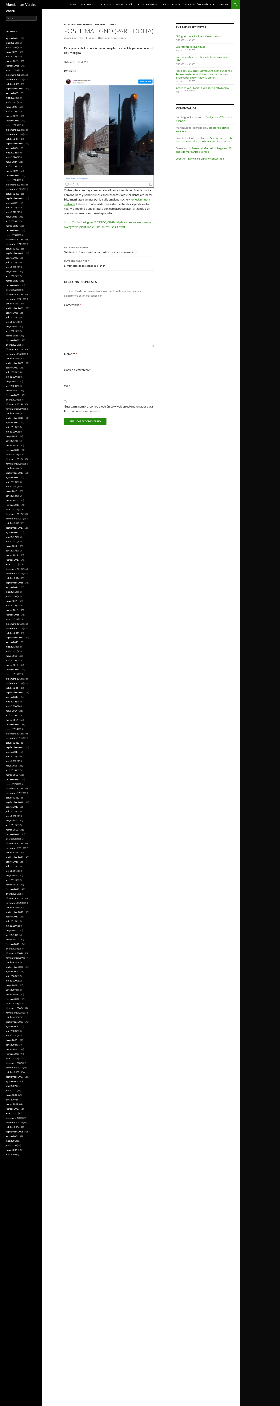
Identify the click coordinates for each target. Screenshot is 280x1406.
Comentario (73, 305)
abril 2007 (11, 1099)
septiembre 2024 (14, 143)
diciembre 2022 (14, 239)
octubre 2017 (12, 523)
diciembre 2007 (14, 1063)
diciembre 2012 (14, 788)
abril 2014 (11, 715)
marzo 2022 (12, 280)
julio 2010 (11, 921)
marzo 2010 (12, 939)
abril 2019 (11, 440)
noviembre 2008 (14, 1012)
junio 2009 (11, 980)
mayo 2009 (11, 985)
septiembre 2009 (14, 966)
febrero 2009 (12, 999)
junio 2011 (11, 870)
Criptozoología (171, 4)
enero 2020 (12, 399)
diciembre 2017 (14, 514)
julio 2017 (11, 536)
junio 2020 (11, 376)
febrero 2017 (12, 559)
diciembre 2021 (14, 294)
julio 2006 (11, 1140)
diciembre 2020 (14, 349)
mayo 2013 (11, 765)
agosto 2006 (12, 1136)
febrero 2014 (12, 724)
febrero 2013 (12, 779)
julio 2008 (11, 1031)
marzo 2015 (12, 665)
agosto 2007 (12, 1081)
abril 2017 (11, 550)
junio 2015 (11, 651)
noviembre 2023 (14, 189)
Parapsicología (124, 4)
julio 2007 (11, 1085)
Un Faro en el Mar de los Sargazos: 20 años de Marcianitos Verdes (203, 150)
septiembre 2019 (14, 418)
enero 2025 (12, 125)
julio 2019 (11, 427)
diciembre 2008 (14, 1008)
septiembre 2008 (14, 1021)
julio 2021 (11, 317)
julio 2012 (11, 811)
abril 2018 (11, 495)
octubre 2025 (12, 84)
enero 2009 (12, 1003)
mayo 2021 (11, 326)
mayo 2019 (11, 436)
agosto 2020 (12, 367)
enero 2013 (12, 783)
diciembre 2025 (14, 74)
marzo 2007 (12, 1104)
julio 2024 (11, 152)
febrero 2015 (12, 669)
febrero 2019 (12, 450)
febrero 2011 (12, 889)
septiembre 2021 (14, 308)
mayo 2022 (11, 271)
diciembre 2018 (14, 459)
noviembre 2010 (14, 902)
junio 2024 (11, 157)
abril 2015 (11, 660)
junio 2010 (11, 925)
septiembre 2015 (14, 637)
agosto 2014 (12, 697)
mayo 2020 (11, 381)
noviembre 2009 (14, 957)
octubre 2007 (12, 1072)
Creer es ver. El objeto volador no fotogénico (202, 87)
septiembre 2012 (14, 802)
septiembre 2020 (14, 363)
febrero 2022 (12, 285)
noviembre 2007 (14, 1067)
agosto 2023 (12, 202)
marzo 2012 (12, 829)
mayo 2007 (11, 1095)
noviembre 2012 (14, 793)
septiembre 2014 (14, 692)
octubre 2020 (12, 358)
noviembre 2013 (14, 738)
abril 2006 (11, 1154)
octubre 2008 (12, 1017)
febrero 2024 (12, 175)
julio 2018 (11, 482)
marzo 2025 (12, 116)
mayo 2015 (11, 655)
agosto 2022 (12, 257)
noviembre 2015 (14, 628)
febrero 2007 (12, 1108)
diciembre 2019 (14, 404)
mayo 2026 (11, 52)
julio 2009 (11, 976)
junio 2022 (11, 267)
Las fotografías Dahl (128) (191, 46)
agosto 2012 (12, 806)
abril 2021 (11, 331)
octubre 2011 (12, 852)
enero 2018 (12, 509)
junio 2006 (11, 1145)
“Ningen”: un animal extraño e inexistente (200, 36)
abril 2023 (11, 221)
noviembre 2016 (14, 573)
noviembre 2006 (14, 1122)
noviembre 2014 (14, 683)
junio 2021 (11, 321)
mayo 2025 (11, 106)
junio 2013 (11, 761)
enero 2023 (12, 235)
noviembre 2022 (14, 244)
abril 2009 (11, 989)
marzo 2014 (12, 719)
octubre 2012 (12, 797)
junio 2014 (11, 706)
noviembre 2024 (14, 134)
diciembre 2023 (14, 184)
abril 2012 (11, 825)
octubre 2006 (12, 1127)
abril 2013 (11, 770)
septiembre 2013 (14, 747)
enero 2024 (12, 180)
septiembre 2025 (14, 88)
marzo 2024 (12, 170)
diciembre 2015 (14, 623)
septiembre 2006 (14, 1131)
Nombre (70, 354)
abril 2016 (11, 605)
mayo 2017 (11, 546)
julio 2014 (11, 701)
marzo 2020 (12, 390)
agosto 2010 (12, 916)
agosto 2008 (12, 1026)
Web (67, 386)
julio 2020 (11, 372)
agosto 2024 (12, 148)
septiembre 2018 (14, 472)
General (223, 4)
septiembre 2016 (14, 582)
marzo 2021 (12, 335)
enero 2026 (12, 70)
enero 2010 (12, 948)
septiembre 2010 (14, 912)
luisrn (92, 38)
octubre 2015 (12, 633)
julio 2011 (11, 866)
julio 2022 (11, 262)
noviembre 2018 (14, 463)
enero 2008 (12, 1058)
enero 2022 (12, 289)
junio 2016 (11, 596)
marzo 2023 (12, 225)
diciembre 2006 (14, 1117)
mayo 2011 (11, 875)
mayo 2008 (11, 1040)
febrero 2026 (12, 65)
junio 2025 (11, 102)
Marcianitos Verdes (21, 4)
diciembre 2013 (14, 733)
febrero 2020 (12, 395)
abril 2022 (11, 276)
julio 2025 (11, 97)
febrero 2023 (12, 230)
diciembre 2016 (14, 568)
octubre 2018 (12, 468)
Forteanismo (88, 4)
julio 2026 (11, 42)
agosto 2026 (12, 38)
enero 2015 (12, 674)
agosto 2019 (12, 422)
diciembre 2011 (14, 843)
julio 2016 (11, 591)
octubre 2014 (12, 687)
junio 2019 (11, 431)
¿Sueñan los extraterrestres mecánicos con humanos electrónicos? (205, 139)
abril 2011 (11, 880)
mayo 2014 (11, 710)
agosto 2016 (12, 587)
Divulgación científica (198, 4)
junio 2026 (11, 47)
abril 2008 (11, 1044)
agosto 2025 (12, 93)
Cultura (106, 4)
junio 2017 (11, 541)
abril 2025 (11, 111)
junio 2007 (11, 1090)
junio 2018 (11, 486)
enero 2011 (12, 893)
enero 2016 (12, 619)
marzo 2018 (12, 500)
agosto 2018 (12, 477)
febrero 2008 (12, 1053)
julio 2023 (11, 207)
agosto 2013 (12, 751)
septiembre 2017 (14, 527)
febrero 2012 (12, 834)
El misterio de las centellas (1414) (85, 263)
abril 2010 (11, 934)
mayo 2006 (11, 1149)
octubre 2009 (12, 962)
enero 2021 (12, 344)
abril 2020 (11, 385)
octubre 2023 (12, 193)
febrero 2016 (12, 614)
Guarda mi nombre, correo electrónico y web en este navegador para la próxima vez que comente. (108, 408)
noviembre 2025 (14, 79)
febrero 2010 (12, 944)
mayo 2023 (11, 216)
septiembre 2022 (14, 253)
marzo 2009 (12, 994)
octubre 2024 (12, 138)
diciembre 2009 (14, 953)
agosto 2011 (12, 861)
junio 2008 (11, 1035)
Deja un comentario (113, 38)
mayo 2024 (11, 161)
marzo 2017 (12, 555)
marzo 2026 (12, 61)
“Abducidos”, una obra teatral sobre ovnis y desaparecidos (101, 250)
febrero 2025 (12, 120)
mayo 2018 (11, 491)
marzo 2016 (12, 610)
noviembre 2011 (14, 848)
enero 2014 (12, 729)
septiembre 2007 (14, 1076)
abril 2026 (11, 56)
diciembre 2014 (14, 678)
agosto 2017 (12, 532)
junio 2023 (11, 212)
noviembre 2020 (14, 353)
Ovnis (73, 4)
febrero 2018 (12, 504)
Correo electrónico (77, 370)
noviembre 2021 (14, 299)
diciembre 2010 (14, 898)
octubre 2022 (12, 248)
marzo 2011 (12, 884)
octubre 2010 (12, 907)
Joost (179, 158)
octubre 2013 (12, 742)
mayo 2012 (11, 820)
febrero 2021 (12, 340)
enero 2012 (12, 838)
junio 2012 (11, 816)
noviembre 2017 (14, 518)
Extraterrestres (147, 4)
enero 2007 (12, 1113)
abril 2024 (11, 166)
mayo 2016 (11, 600)
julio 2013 (11, 756)
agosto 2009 (12, 971)
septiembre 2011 (14, 857)
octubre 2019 (12, 413)
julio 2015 (11, 646)
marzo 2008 (12, 1049)
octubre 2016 (12, 578)
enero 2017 (12, 564)
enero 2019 (12, 454)
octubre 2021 (12, 303)
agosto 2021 (12, 312)
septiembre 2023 (14, 198)
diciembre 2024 (14, 129)
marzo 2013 (12, 774)
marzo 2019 (12, 445)
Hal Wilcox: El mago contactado (205, 158)
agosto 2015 (12, 642)
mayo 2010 (11, 930)
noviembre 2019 (14, 408)
